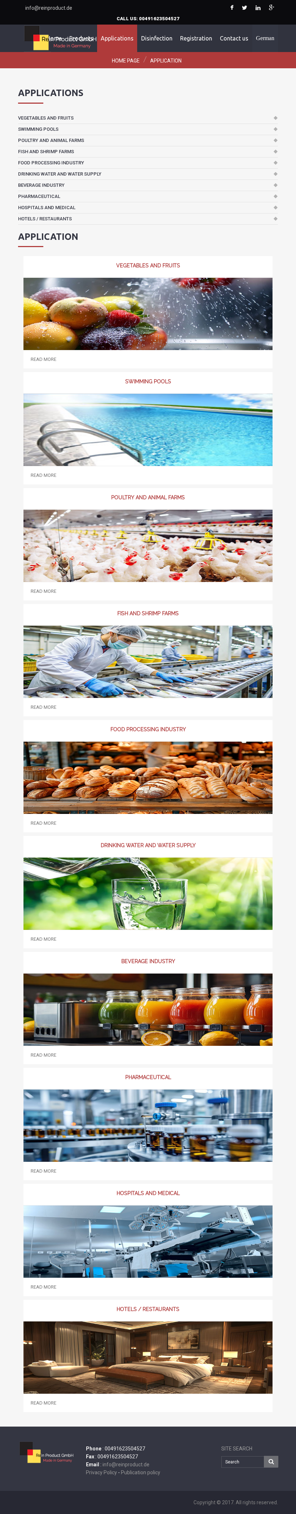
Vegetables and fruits (46, 118)
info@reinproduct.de (48, 8)
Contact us (234, 38)
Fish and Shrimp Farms (46, 151)
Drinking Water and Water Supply (59, 174)
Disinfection (157, 38)
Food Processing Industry (51, 162)
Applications (117, 38)
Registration (196, 38)
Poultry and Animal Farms (51, 140)
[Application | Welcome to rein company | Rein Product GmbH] (232, 8)
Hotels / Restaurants (45, 218)
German (265, 38)
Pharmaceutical (39, 196)
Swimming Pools (38, 129)
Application (166, 61)
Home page (126, 61)
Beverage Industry (41, 185)
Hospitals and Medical (46, 207)
